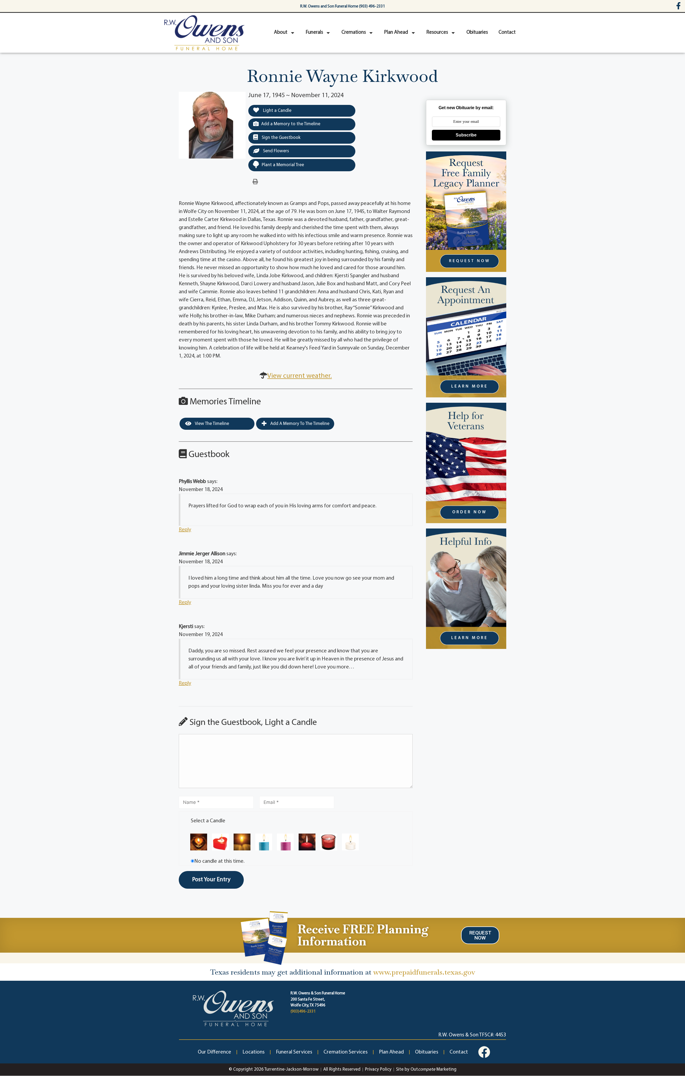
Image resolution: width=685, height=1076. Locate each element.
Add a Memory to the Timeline (290, 124)
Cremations (353, 32)
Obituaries (477, 32)
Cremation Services (346, 1052)
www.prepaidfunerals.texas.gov (424, 972)
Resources (437, 32)
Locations (253, 1052)
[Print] (255, 182)
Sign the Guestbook (280, 137)
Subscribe (466, 135)
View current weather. (299, 376)
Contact (507, 32)
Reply (185, 530)
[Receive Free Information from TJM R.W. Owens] (263, 937)
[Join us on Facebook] (484, 1052)
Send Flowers (275, 151)
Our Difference (214, 1052)
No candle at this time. (219, 861)
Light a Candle (276, 110)
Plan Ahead (396, 32)
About (280, 32)
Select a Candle (208, 821)
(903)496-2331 (303, 1012)
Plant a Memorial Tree (283, 165)
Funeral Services (294, 1052)
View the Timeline (211, 423)
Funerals (314, 32)
